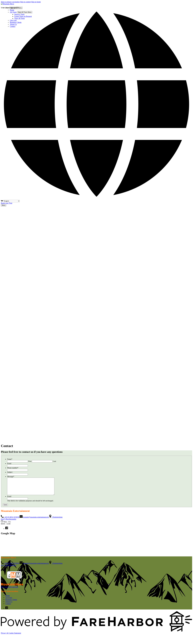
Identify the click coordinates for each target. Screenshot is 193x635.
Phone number (12, 468)
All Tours (8, 598)
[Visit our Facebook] (6, 529)
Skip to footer (36, 2)
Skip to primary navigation (10, 2)
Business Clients (11, 600)
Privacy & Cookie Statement (11, 633)
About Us (8, 602)
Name (9, 459)
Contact (8, 604)
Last (54, 461)
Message (10, 476)
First (29, 461)
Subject (9, 472)
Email (9, 463)
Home (7, 596)
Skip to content (25, 2)
